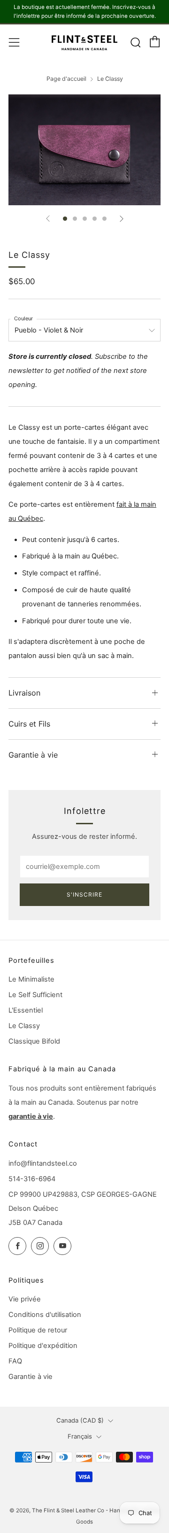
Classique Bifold (34, 1041)
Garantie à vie (30, 1376)
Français (80, 1436)
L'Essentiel (25, 1010)
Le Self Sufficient (35, 995)
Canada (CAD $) (80, 1420)
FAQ (15, 1361)
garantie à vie (30, 1116)
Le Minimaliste (31, 979)
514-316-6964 (31, 1179)
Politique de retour (37, 1330)
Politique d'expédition (42, 1345)
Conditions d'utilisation (44, 1314)
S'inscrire (84, 894)
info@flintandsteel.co (42, 1163)
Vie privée (24, 1299)
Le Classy (24, 1026)
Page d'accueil (66, 78)
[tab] (65, 219)
